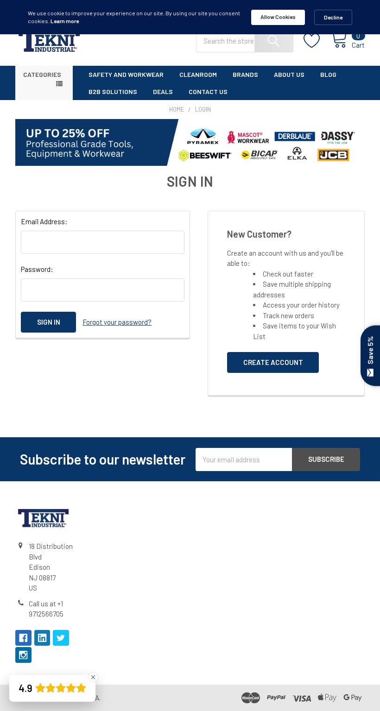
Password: (37, 269)
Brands (245, 74)
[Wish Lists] (317, 41)
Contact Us (208, 91)
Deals (163, 91)
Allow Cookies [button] (278, 16)
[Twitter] (61, 638)
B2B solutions (113, 91)
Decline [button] (333, 17)
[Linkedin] (42, 638)
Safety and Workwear (126, 74)
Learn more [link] (65, 21)
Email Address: (44, 221)
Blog (328, 74)
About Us (289, 74)
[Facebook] (23, 638)
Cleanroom (198, 74)
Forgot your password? (117, 322)
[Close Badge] (93, 677)
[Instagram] (23, 655)
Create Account (273, 362)
